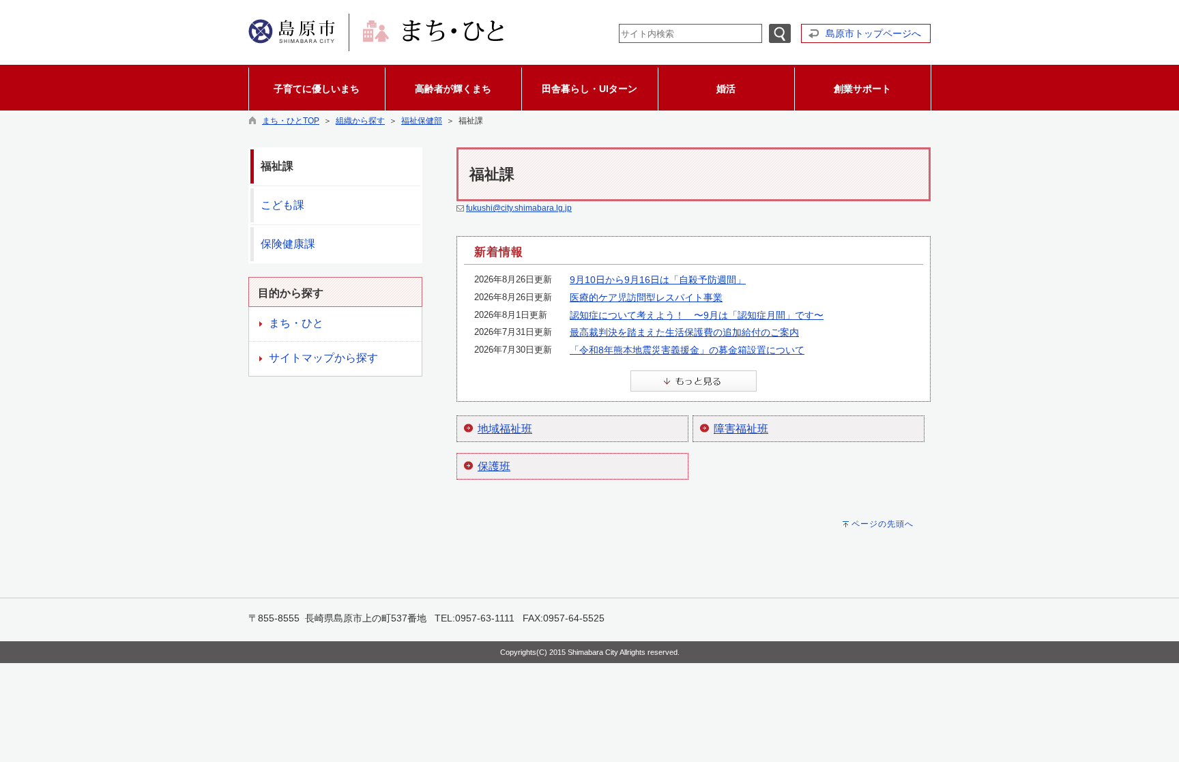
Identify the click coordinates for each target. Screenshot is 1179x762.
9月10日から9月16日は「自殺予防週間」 (658, 279)
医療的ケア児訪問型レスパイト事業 (646, 297)
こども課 (282, 205)
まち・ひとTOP (290, 121)
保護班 (494, 466)
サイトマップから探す (323, 358)
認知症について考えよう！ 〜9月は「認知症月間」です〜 (697, 315)
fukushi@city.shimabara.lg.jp (519, 208)
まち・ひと (296, 323)
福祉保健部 (421, 121)
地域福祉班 (505, 429)
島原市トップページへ (873, 33)
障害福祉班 (741, 429)
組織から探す (360, 121)
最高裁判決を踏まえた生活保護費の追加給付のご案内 (684, 332)
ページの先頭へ (883, 524)
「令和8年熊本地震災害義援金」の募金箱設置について (687, 350)
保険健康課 (288, 244)
